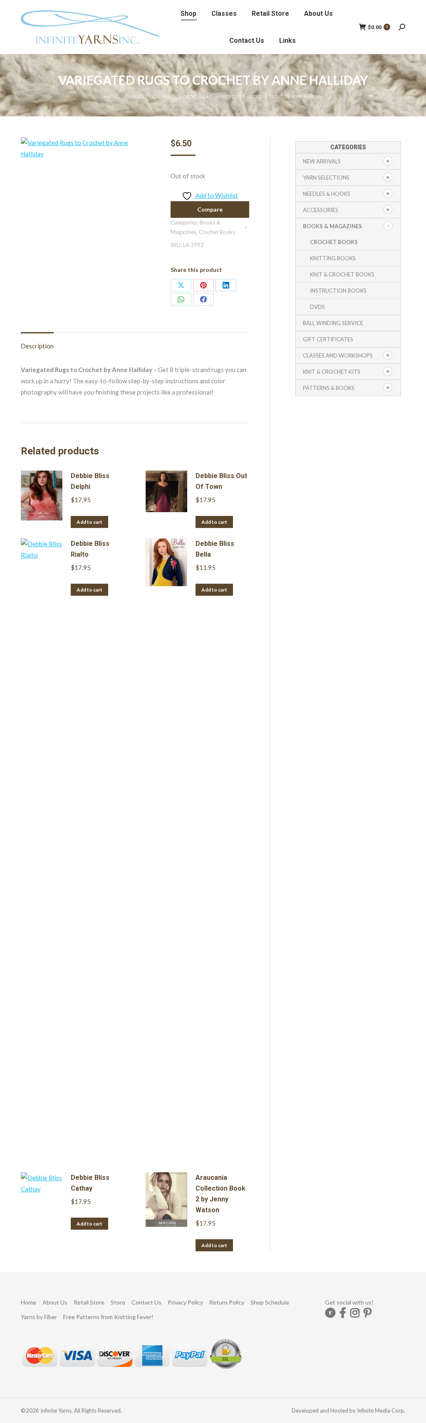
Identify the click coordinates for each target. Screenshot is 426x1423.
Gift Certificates (328, 339)
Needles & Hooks (326, 193)
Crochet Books (217, 232)
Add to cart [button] (89, 522)
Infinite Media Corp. (381, 1410)
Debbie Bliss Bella (215, 549)
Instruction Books (338, 290)
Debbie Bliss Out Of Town (221, 481)
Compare (210, 209)
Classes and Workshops (338, 355)
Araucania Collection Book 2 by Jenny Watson (220, 1194)
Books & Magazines (332, 226)
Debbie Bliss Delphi (90, 481)
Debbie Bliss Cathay (90, 1183)
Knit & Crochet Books (342, 274)
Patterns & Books (328, 388)
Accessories (320, 210)
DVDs (317, 306)
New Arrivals (322, 161)
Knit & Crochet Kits (331, 371)
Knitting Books (333, 258)
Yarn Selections (326, 177)
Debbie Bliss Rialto (90, 549)
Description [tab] (37, 346)
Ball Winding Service (333, 323)
